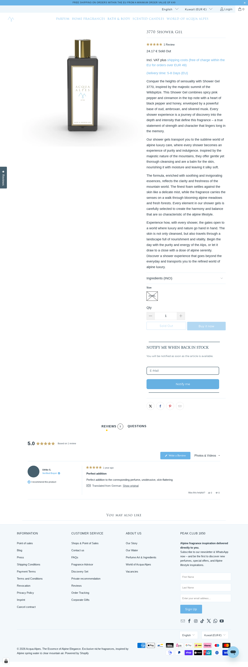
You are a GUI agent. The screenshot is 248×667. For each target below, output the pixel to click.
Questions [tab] (137, 427)
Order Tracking (80, 592)
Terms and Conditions (30, 578)
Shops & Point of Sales (85, 543)
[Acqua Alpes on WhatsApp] (215, 621)
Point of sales (25, 543)
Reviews (76, 585)
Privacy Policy (25, 592)
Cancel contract (26, 606)
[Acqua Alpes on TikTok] (202, 621)
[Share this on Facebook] (160, 406)
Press (20, 557)
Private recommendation (85, 578)
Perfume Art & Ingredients (141, 557)
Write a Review (179, 456)
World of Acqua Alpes (138, 564)
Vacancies (132, 571)
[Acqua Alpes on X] (209, 621)
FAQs (74, 557)
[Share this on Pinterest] (170, 406)
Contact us (77, 550)
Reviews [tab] (111, 427)
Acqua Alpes (33, 648)
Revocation (23, 585)
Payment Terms (26, 571)
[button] (186, 44)
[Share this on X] (151, 406)
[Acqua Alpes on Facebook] (189, 621)
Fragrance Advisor (82, 564)
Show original (131, 485)
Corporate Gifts (80, 599)
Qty (149, 307)
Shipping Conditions (28, 564)
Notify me (183, 384)
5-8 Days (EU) (177, 73)
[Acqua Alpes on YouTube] (222, 621)
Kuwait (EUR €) (196, 9)
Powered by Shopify (77, 653)
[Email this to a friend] (180, 406)
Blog (19, 550)
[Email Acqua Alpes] (183, 621)
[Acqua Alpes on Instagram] (196, 621)
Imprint (21, 599)
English (167, 9)
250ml (152, 296)
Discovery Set (79, 571)
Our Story (131, 543)
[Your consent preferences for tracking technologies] (6, 661)
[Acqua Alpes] (11, 19)
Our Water (132, 550)
